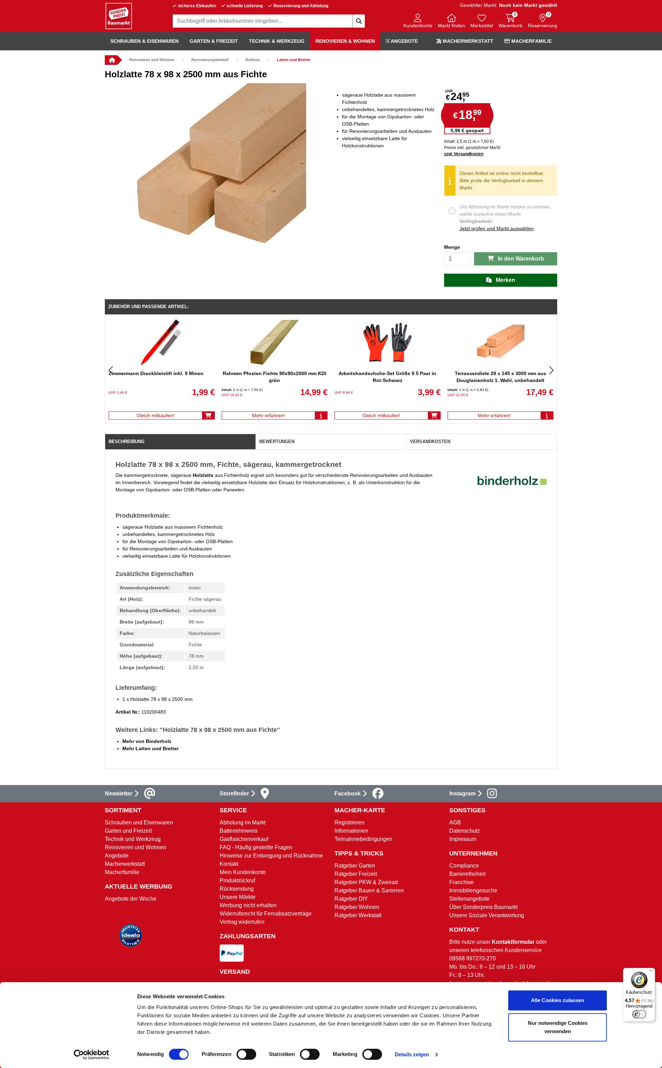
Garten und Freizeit (128, 831)
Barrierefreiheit (467, 874)
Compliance (464, 866)
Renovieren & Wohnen (345, 41)
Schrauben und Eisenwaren (139, 822)
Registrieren (349, 822)
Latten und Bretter (293, 60)
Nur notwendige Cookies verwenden (558, 1027)
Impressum (462, 839)
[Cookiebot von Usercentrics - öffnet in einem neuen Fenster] (91, 1054)
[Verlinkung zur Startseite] (111, 60)
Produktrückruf (237, 880)
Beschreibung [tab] (126, 441)
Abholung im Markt (242, 822)
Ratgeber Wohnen (356, 907)
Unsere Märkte (237, 897)
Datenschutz (464, 831)
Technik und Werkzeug (133, 839)
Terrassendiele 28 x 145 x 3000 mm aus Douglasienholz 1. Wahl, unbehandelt (500, 377)
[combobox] (269, 21)
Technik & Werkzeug (276, 41)
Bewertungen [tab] (276, 441)
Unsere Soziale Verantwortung (486, 915)
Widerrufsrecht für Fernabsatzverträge (266, 914)
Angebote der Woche (131, 899)
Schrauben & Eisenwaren (144, 41)
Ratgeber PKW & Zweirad (366, 882)
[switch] (246, 1054)
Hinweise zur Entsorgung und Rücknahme (271, 856)
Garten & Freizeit (214, 41)
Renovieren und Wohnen (151, 60)
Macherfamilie (531, 41)
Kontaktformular (513, 942)
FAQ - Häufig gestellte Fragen (256, 847)
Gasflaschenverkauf (244, 839)
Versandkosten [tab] (430, 441)
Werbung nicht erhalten (248, 905)
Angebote (404, 41)
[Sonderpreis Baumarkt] (118, 16)
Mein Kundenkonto (243, 872)
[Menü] (651, 972)
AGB (455, 822)
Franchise (461, 882)
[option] (218, 171)
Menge (452, 247)
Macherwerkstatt (467, 41)
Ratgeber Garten (354, 866)
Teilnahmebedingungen (363, 839)
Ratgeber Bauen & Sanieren (369, 890)
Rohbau (252, 60)
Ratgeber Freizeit (355, 874)
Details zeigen (412, 1054)
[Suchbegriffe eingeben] (358, 21)
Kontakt (229, 864)
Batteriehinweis (239, 831)
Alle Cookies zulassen (557, 1000)
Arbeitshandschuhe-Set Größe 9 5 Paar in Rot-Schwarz (387, 377)
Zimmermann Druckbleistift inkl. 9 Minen (156, 373)
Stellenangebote (469, 899)
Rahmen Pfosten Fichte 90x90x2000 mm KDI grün (274, 377)
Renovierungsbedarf (210, 60)
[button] (417, 21)
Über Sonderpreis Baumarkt (483, 907)
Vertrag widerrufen (242, 922)
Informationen (351, 831)
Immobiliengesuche (473, 890)
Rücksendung (237, 889)
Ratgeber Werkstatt (357, 915)
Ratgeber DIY (351, 899)
